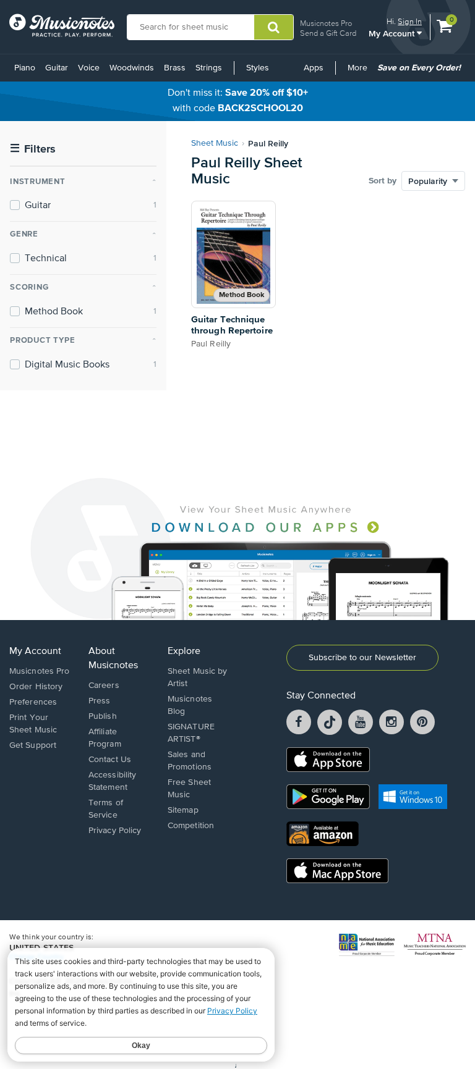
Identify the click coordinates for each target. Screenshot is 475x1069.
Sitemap (183, 810)
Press (99, 701)
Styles (257, 68)
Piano (24, 68)
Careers (103, 685)
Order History (35, 686)
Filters (33, 149)
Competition (191, 825)
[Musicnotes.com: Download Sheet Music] (61, 25)
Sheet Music (214, 143)
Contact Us (109, 759)
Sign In (410, 21)
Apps (313, 68)
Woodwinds (131, 68)
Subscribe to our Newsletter (362, 657)
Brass (175, 68)
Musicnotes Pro (326, 23)
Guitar (56, 68)
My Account (393, 33)
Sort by (382, 181)
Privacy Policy (114, 830)
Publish (102, 716)
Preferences (33, 702)
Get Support (32, 745)
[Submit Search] (273, 27)
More (359, 72)
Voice (89, 68)
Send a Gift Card (328, 33)
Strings (208, 68)
